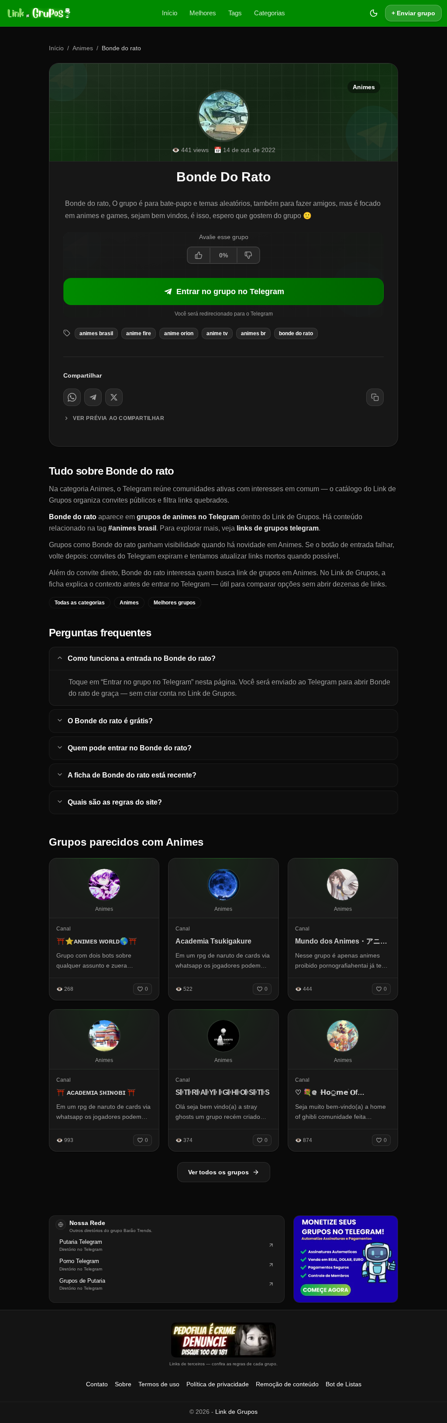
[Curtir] (199, 255)
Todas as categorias (80, 603)
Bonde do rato (296, 333)
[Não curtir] (248, 255)
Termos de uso (158, 1384)
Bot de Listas (343, 1384)
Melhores (202, 13)
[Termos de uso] (223, 1339)
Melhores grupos (175, 603)
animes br (253, 333)
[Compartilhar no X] (114, 397)
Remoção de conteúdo (287, 1384)
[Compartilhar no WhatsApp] (72, 397)
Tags (235, 13)
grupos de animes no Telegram (188, 517)
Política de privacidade (217, 1384)
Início (169, 13)
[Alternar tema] (374, 13)
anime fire (138, 333)
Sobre (123, 1384)
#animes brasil (132, 528)
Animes (82, 48)
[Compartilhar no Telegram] (93, 397)
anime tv (217, 333)
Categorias (269, 13)
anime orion (178, 333)
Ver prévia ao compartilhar (119, 418)
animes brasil (96, 333)
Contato (97, 1384)
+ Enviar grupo (413, 13)
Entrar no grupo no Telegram (230, 291)
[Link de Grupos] (38, 13)
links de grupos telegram (278, 528)
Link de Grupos (236, 1411)
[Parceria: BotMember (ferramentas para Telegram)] (346, 1259)
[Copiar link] (375, 397)
